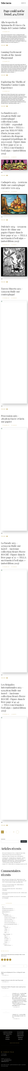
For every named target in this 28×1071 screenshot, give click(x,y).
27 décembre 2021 (5, 157)
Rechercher (3, 839)
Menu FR (23, 3)
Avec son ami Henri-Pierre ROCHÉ (10, 924)
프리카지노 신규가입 (5, 884)
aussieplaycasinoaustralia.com (7, 910)
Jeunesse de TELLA (8, 916)
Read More (3, 45)
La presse (5, 943)
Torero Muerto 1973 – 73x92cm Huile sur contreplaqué (12, 291)
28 (13, 831)
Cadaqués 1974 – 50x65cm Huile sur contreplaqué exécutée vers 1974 (14, 185)
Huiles (5, 932)
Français (20, 1037)
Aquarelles (6, 927)
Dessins (5, 930)
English (20, 1039)
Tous (3, 913)
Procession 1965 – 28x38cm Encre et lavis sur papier (12, 418)
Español (7, 1039)
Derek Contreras (5, 892)
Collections (20, 1032)
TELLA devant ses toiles (8, 921)
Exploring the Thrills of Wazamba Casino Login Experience (13, 84)
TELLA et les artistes (8, 919)
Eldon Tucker (4, 879)
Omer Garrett (4, 888)
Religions (6, 937)
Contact (8, 1037)
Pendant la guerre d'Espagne (9, 917)
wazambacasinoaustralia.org (7, 908)
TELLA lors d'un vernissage (9, 922)
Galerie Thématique (6, 934)
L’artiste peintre (7, 1032)
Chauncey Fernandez (6, 896)
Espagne (5, 942)
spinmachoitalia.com (6, 911)
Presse (7, 1035)
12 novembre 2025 (6, 61)
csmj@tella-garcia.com (5, 1061)
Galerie (4, 926)
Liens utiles (20, 1035)
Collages (5, 929)
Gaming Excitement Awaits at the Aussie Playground (11, 54)
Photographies (6, 914)
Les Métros (6, 940)
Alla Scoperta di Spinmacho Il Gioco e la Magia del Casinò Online (13, 25)
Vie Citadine (6, 938)
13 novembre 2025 (6, 31)
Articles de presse (7, 945)
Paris (5, 935)
